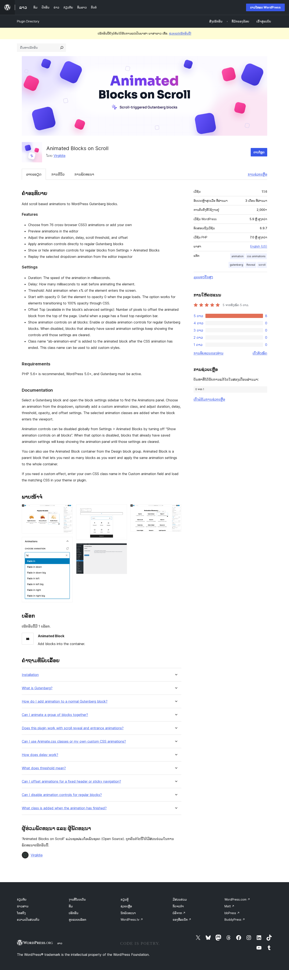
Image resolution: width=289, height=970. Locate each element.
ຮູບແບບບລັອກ (77, 919)
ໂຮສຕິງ (21, 913)
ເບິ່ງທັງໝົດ (260, 353)
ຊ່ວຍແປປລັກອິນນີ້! (180, 33)
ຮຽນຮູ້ (125, 899)
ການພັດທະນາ (84, 174)
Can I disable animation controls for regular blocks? (62, 795)
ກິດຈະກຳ (178, 906)
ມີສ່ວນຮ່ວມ (180, 899)
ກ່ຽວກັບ (21, 899)
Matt (229, 906)
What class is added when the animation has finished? (64, 808)
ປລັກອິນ (73, 913)
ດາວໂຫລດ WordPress (265, 7)
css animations (256, 256)
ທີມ (71, 906)
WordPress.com (237, 899)
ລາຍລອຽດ (33, 174)
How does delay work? (40, 755)
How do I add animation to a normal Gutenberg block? (64, 701)
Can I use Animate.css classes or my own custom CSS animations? (74, 741)
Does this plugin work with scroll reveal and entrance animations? (73, 728)
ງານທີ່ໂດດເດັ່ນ (77, 899)
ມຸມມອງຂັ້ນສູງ (203, 277)
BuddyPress (234, 919)
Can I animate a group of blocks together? (55, 715)
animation (237, 256)
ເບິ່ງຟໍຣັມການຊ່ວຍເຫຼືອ (209, 399)
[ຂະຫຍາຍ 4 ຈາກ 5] (121, 549)
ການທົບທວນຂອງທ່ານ (208, 353)
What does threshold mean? (44, 768)
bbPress (232, 913)
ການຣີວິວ (58, 174)
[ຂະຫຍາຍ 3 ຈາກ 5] (121, 510)
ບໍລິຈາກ (179, 913)
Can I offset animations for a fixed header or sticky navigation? (71, 781)
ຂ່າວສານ (22, 906)
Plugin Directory (28, 21)
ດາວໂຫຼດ (258, 152)
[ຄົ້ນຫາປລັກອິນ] (62, 47)
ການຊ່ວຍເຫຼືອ (257, 174)
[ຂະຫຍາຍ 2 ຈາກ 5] (67, 542)
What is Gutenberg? (37, 688)
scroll (262, 264)
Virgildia (59, 155)
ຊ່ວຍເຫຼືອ (126, 906)
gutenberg (236, 264)
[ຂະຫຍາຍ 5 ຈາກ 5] (175, 510)
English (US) (258, 246)
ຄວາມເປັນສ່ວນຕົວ (28, 919)
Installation (30, 675)
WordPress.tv (132, 919)
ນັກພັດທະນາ (128, 913)
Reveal (250, 264)
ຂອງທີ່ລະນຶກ (182, 919)
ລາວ (59, 943)
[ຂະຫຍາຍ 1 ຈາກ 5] (67, 510)
